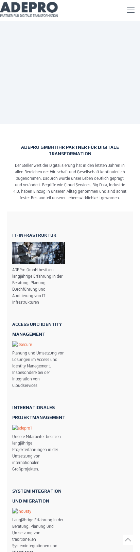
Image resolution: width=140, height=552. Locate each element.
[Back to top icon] (128, 540)
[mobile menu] (131, 10)
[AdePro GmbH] (30, 10)
